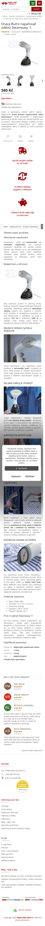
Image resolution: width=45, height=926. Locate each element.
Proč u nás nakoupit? (10, 851)
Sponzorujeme (7, 857)
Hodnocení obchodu (9, 812)
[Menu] (39, 3)
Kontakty (4, 806)
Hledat (36, 9)
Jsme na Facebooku (13, 778)
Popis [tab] (5, 226)
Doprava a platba (8, 815)
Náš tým (4, 847)
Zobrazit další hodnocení (32, 750)
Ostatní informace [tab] (30, 226)
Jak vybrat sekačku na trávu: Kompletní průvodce (21, 876)
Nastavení (16, 476)
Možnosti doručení (13, 104)
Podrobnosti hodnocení (31, 32)
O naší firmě (6, 844)
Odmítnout (29, 476)
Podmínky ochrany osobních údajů (15, 828)
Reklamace (5, 819)
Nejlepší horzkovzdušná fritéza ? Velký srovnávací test (21, 880)
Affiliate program (8, 860)
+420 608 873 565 (12, 774)
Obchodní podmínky (9, 825)
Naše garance (7, 854)
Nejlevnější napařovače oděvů (26, 647)
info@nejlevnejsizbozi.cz (15, 770)
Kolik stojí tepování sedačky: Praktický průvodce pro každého (21, 886)
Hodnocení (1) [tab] (15, 226)
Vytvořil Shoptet (25, 910)
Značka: (10, 34)
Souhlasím (22, 468)
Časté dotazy (6, 809)
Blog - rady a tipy (8, 822)
